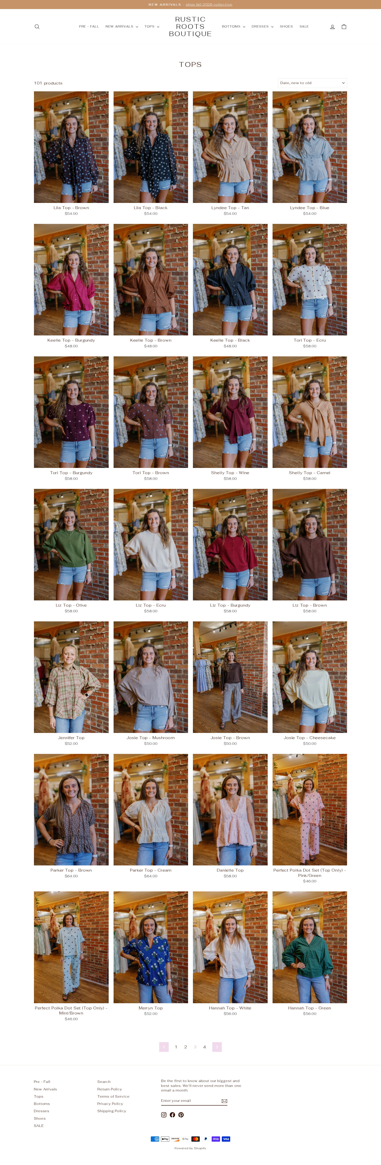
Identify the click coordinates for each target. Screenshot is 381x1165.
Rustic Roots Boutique (190, 26)
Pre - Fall (89, 26)
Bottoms (232, 26)
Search (103, 1082)
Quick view (71, 198)
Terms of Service (113, 1096)
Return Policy (109, 1089)
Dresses (261, 26)
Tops (150, 26)
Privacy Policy (110, 1104)
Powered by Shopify (190, 1148)
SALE (304, 26)
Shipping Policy (111, 1111)
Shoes (286, 26)
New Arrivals (120, 26)
